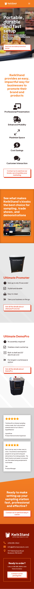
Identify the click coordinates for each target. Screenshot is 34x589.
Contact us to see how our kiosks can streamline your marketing (17, 173)
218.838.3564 (17, 566)
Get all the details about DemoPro (14, 370)
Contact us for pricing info (17, 574)
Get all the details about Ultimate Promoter (14, 308)
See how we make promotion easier (15, 47)
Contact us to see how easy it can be (17, 513)
